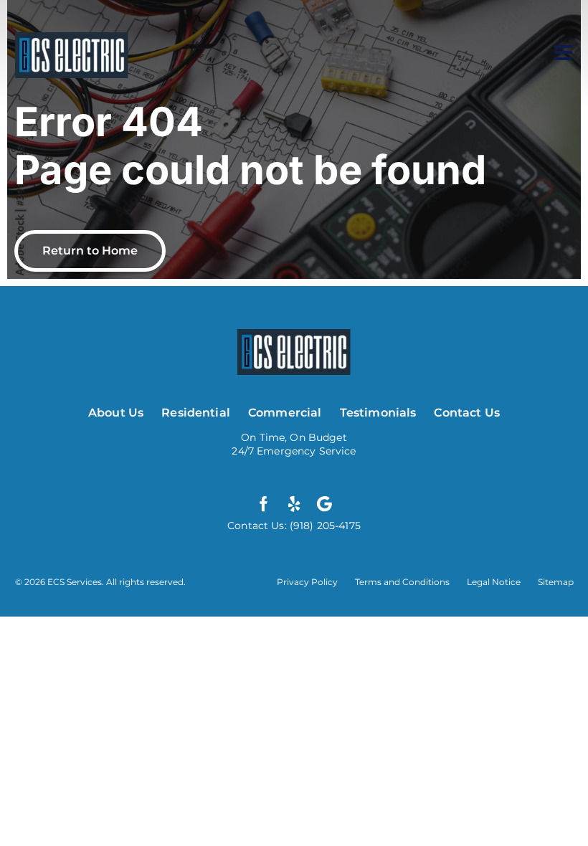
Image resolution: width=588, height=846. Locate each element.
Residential (195, 412)
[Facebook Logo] (264, 504)
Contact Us (467, 412)
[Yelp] (294, 504)
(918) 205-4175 (324, 525)
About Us (115, 412)
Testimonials (378, 412)
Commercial (285, 412)
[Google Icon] (324, 504)
